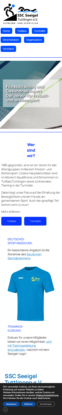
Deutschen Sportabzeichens (24, 256)
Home (6, 31)
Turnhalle (35, 221)
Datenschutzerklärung (47, 395)
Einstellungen (46, 404)
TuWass (11, 221)
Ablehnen (28, 404)
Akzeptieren (11, 404)
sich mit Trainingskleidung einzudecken (30, 346)
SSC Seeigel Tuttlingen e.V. (24, 379)
